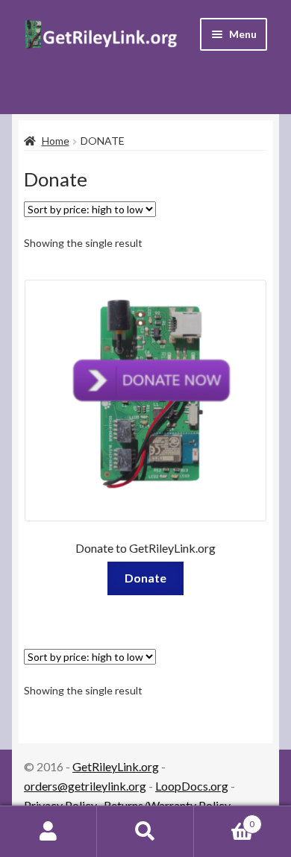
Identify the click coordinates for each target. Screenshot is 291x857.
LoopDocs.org (191, 786)
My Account (48, 831)
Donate (145, 578)
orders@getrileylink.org (85, 786)
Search (145, 831)
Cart (224, 819)
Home (55, 140)
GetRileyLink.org (115, 766)
